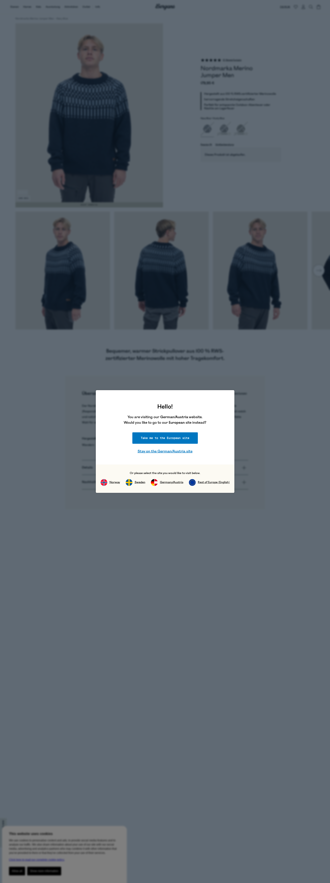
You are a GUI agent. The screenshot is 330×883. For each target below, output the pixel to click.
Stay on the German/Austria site (165, 451)
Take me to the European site (165, 438)
